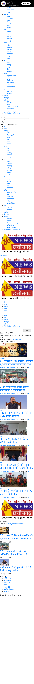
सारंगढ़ (9, 27)
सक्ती (8, 25)
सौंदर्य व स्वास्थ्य (11, 111)
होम (4, 126)
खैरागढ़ (9, 65)
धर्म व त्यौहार (10, 82)
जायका (9, 104)
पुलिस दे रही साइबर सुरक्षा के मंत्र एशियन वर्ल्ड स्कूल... (15, 440)
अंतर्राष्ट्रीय (6, 98)
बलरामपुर (9, 36)
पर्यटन (8, 84)
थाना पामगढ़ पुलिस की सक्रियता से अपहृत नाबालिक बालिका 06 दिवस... (16, 466)
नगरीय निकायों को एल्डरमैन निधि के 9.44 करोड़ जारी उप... (16, 414)
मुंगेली (8, 21)
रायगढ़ (9, 23)
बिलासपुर (6, 14)
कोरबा (8, 16)
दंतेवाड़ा (9, 52)
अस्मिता (6, 100)
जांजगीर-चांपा (9, 589)
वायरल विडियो (11, 87)
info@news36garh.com (16, 524)
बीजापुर (9, 56)
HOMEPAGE (17, 339)
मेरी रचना (9, 102)
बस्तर (5, 43)
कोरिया (9, 32)
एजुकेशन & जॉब (11, 76)
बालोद (8, 67)
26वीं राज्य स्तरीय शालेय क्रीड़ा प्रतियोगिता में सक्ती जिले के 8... (14, 388)
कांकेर (8, 45)
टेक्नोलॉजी (10, 80)
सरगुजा (5, 30)
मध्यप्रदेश (9, 93)
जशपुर (9, 34)
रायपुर (5, 128)
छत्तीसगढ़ (9, 91)
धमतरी (9, 8)
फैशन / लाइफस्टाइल (12, 106)
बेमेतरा (9, 69)
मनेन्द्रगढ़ (9, 38)
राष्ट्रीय (6, 95)
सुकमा (8, 58)
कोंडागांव (9, 47)
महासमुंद (9, 12)
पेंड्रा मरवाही (10, 19)
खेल (8, 78)
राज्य (5, 89)
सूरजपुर (9, 41)
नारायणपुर (10, 54)
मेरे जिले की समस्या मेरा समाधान (12, 113)
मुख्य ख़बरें (8, 580)
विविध (5, 74)
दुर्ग (4, 60)
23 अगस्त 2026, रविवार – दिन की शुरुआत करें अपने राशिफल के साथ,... (17, 363)
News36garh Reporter (7, 367)
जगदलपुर (9, 49)
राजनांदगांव (10, 71)
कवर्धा (8, 63)
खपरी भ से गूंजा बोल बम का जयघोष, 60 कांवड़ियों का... (16, 492)
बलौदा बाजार (10, 10)
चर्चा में (1, 384)
